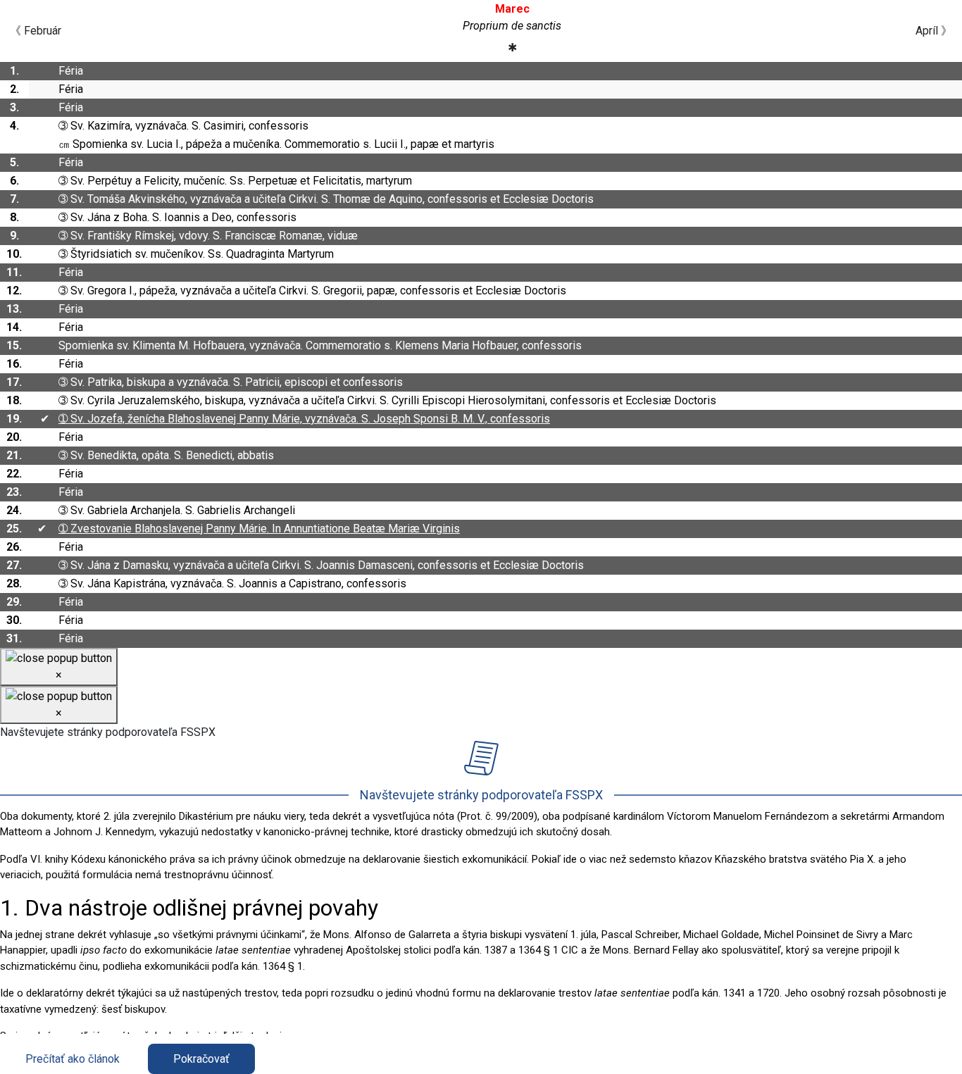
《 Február (35, 30)
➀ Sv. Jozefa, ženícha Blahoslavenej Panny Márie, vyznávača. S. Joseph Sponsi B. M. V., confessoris (304, 418)
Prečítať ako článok (72, 1059)
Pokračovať (201, 1059)
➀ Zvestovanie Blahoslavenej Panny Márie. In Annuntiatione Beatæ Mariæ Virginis (259, 528)
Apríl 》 (934, 30)
